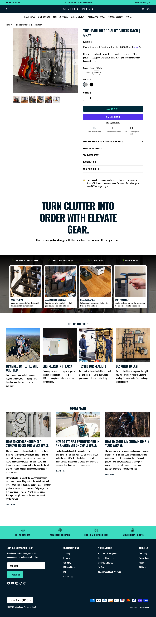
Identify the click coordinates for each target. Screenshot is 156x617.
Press (141, 562)
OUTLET (129, 16)
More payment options (113, 123)
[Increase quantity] (95, 98)
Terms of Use (144, 607)
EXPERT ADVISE (78, 408)
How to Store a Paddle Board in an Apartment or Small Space (77, 443)
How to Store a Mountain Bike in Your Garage (127, 443)
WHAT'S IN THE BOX (92, 169)
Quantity (87, 92)
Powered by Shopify (30, 607)
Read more (10, 504)
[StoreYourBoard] (78, 9)
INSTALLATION (89, 162)
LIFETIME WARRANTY (92, 148)
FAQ (64, 571)
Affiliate (142, 567)
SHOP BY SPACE (44, 16)
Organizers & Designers (107, 553)
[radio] (87, 73)
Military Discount (70, 567)
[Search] (7, 8)
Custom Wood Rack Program (109, 571)
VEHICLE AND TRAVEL (96, 16)
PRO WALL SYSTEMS (115, 16)
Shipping (66, 553)
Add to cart (113, 108)
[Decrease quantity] (85, 98)
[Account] (143, 8)
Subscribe (15, 574)
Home (8, 24)
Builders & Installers (106, 558)
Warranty (67, 562)
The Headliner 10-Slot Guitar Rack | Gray (27, 24)
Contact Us (68, 576)
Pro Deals (101, 567)
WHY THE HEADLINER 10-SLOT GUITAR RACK (103, 141)
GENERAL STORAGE (78, 16)
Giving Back (144, 558)
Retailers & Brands (105, 562)
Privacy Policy (133, 607)
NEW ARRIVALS (29, 16)
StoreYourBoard (18, 607)
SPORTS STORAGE (60, 16)
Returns (66, 558)
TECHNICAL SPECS (91, 155)
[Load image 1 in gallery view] (45, 60)
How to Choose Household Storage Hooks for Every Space (27, 443)
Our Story (143, 553)
